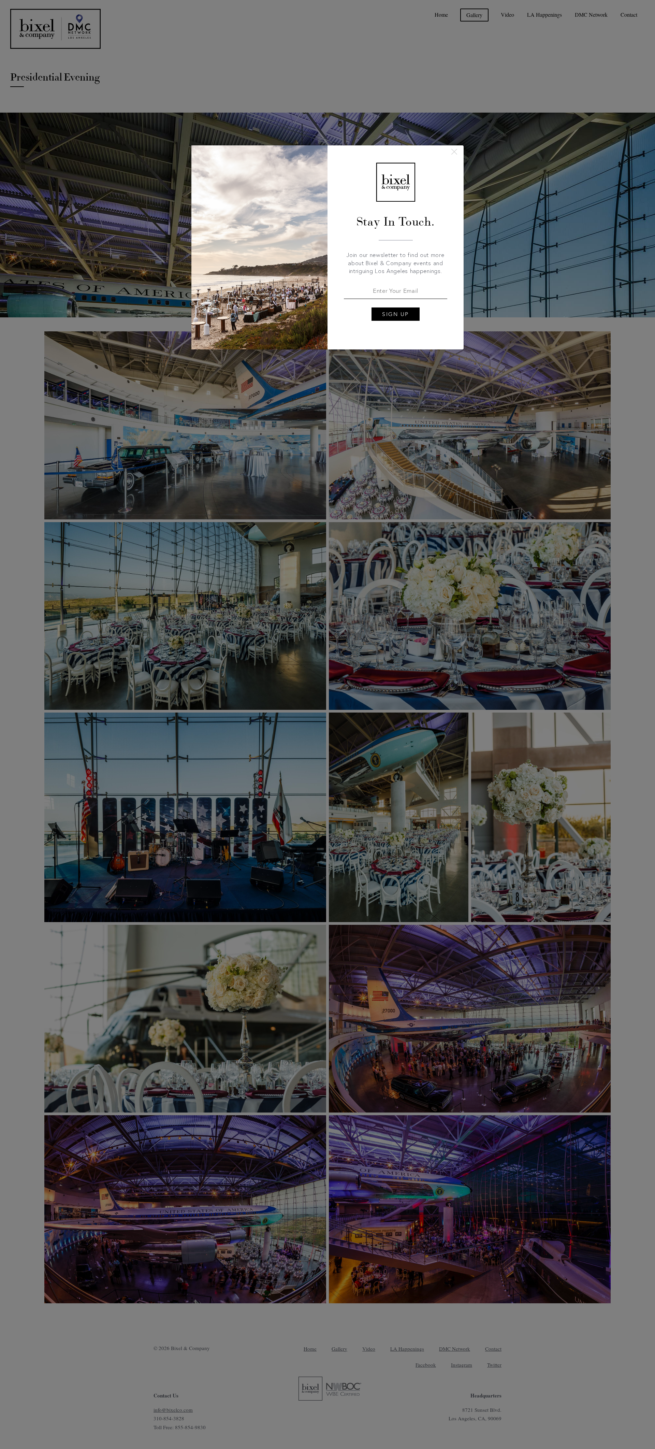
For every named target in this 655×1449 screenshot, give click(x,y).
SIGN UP (395, 314)
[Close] (454, 152)
